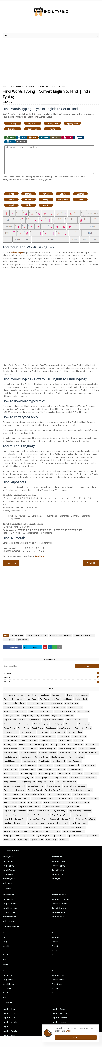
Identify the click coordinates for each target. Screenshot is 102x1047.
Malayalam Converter (87, 749)
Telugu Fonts (74, 778)
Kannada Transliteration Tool (15, 819)
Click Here (39, 555)
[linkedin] (50, 647)
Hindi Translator (25, 744)
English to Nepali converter (79, 802)
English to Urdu (34, 720)
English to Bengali (54, 786)
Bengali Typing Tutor (29, 736)
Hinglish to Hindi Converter (14, 707)
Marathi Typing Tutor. (36, 823)
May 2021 (51, 677)
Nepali (11, 205)
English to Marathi (65, 798)
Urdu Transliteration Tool (68, 728)
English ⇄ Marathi (10, 1022)
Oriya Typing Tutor (27, 769)
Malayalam (63, 199)
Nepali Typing (70, 724)
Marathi (28, 193)
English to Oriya (10, 806)
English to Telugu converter (14, 815)
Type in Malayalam (75, 835)
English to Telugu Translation (80, 811)
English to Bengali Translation (75, 786)
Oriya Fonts (59, 765)
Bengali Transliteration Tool (14, 786)
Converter (32, 128)
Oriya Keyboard (73, 765)
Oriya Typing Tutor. (34, 827)
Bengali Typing (27, 715)
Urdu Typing (86, 728)
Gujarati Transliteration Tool (38, 815)
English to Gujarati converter (81, 790)
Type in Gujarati (43, 835)
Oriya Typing (84, 724)
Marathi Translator (58, 757)
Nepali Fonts (44, 761)
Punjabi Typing (9, 728)
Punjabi (45, 193)
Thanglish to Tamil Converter (15, 711)
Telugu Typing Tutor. (11, 835)
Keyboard (32, 123)
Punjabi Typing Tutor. (77, 827)
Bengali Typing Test (11, 736)
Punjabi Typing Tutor (47, 773)
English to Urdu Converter (53, 720)
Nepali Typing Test (11, 765)
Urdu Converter (58, 917)
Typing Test (72, 123)
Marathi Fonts (26, 757)
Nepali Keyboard (58, 761)
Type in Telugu (51, 840)
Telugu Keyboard (89, 778)
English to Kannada (11, 794)
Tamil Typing (67, 699)
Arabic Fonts (7, 997)
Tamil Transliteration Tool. (66, 782)
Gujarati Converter (48, 736)
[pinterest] (45, 647)
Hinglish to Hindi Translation (38, 707)
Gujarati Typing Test (29, 740)
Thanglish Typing (58, 707)
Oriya (80, 199)
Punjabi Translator (11, 773)
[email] (59, 647)
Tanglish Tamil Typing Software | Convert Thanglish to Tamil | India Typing (32, 831)
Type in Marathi (91, 835)
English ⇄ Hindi (9, 1009)
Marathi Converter (11, 757)
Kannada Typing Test (48, 749)
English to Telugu (60, 811)
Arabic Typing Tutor (11, 715)
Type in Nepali (9, 840)
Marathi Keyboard (41, 757)
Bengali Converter (28, 732)
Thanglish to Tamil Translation (40, 711)
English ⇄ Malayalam (60, 1013)
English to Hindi (17, 635)
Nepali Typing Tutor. (78, 823)
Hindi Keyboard (10, 744)
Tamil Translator (10, 778)
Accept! (76, 1037)
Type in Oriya (23, 840)
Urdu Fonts (56, 993)
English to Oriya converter (52, 806)
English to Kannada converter (59, 794)
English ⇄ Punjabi (10, 1031)
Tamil (11, 199)
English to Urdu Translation (76, 720)
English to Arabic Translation (14, 720)
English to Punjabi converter (39, 811)
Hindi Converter (65, 740)
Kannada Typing (25, 724)
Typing (13, 123)
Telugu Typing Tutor (45, 782)
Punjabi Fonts (60, 769)
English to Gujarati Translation (56, 790)
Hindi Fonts (78, 740)
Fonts (52, 128)
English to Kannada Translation (33, 794)
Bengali (63, 193)
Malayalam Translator (47, 753)
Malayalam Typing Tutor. (85, 819)
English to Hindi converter (36, 635)
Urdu (28, 205)
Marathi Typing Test (76, 757)
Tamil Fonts (77, 773)
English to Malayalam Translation (16, 798)
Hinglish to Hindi (71, 703)
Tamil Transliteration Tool (49, 699)
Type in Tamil (32, 699)
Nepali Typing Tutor (28, 765)
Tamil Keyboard (91, 773)
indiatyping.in (17, 252)
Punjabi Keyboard (75, 769)
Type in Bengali (28, 835)
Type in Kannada (59, 835)
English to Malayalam (81, 794)
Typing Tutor (52, 123)
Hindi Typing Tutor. (79, 815)
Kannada (29, 199)
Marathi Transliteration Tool (14, 823)
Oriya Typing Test (10, 769)
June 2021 (51, 673)
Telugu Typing (23, 728)
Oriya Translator (88, 765)
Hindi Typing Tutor (58, 744)
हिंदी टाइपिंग (63, 840)
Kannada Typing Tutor (67, 749)
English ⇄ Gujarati (59, 1022)
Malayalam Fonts (10, 753)
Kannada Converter (75, 744)
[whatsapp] (54, 647)
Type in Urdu (51, 728)
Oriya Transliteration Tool (13, 827)
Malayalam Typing (41, 724)
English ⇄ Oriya (9, 1026)
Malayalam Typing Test (67, 753)
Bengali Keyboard (58, 732)
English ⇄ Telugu (9, 1017)
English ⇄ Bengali (59, 1009)
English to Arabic (43, 715)
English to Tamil (81, 699)
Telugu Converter (60, 778)
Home (5, 86)
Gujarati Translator (11, 740)
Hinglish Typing (56, 703)
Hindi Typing (8, 640)
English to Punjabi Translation (15, 811)
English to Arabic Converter (62, 715)
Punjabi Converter (44, 769)
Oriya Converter (45, 765)
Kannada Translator (29, 749)
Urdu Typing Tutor (11, 732)
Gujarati (80, 193)
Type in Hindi (14, 86)
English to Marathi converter (14, 802)
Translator (12, 128)
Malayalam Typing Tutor (88, 753)
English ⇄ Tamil (9, 1013)
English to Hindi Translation (60, 635)
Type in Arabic (37, 728)
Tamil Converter (64, 773)
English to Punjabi (72, 806)
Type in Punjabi (37, 840)
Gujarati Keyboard (79, 736)
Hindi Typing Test (41, 744)
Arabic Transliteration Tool (65, 711)
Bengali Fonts (43, 732)
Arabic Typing (83, 711)
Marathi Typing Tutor (12, 761)
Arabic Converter (9, 921)
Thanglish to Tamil (75, 707)
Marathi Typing (56, 724)
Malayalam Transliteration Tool (61, 819)
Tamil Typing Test (26, 778)
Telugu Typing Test (28, 782)
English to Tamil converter (37, 703)
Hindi (11, 193)
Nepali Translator (74, 761)
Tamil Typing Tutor (43, 778)
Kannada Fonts (91, 744)
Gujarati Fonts (63, 736)
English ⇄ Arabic (9, 1035)
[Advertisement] (34, 27)
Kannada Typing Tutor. (37, 819)
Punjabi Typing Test (28, 773)
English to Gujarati (35, 790)
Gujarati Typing (9, 724)
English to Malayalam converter (43, 798)
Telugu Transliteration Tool (73, 831)
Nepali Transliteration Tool (58, 823)
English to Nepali (34, 802)
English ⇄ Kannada (59, 1017)
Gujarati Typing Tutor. (60, 815)
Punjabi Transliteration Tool (54, 827)
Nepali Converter (29, 761)
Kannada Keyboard (11, 749)
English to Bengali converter (14, 790)
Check (68, 1030)
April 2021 (51, 682)
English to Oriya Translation (29, 806)
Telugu (46, 199)
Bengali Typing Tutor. (36, 786)
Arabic (46, 205)
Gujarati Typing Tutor (48, 740)
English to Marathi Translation (86, 798)
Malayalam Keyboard (28, 753)
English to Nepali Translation (54, 802)
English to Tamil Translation (14, 703)
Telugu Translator (10, 782)
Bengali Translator (75, 732)
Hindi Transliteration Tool (84, 635)
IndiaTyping (7, 102)
